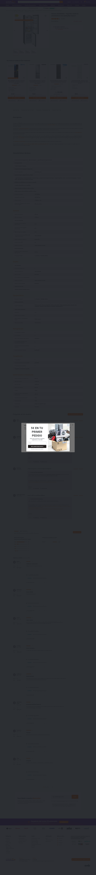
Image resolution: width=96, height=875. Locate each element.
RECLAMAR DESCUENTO (37, 446)
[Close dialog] (68, 425)
